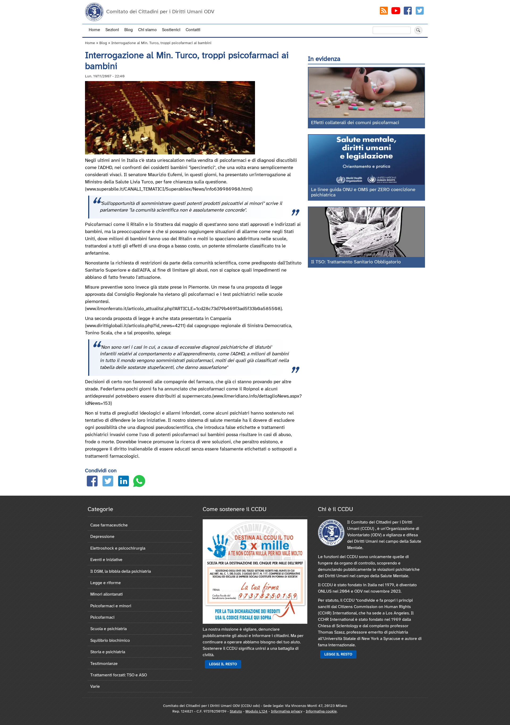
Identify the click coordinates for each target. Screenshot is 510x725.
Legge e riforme (105, 583)
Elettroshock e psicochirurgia (117, 548)
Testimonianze (104, 663)
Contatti (193, 30)
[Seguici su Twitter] (419, 11)
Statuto (236, 712)
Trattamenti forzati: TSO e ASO (118, 675)
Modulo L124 (256, 712)
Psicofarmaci (102, 617)
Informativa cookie (321, 712)
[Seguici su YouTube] (395, 11)
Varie (95, 686)
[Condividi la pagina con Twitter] (108, 482)
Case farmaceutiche (109, 525)
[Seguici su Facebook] (407, 11)
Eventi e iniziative (106, 560)
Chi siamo (147, 30)
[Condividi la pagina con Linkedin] (123, 482)
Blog (128, 30)
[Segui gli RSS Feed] (384, 11)
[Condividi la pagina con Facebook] (92, 482)
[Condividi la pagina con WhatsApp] (139, 482)
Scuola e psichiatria (108, 629)
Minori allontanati (106, 594)
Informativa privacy (286, 712)
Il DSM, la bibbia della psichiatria (120, 571)
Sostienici (171, 30)
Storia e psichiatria (107, 652)
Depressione (102, 536)
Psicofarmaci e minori (110, 606)
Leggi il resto (223, 664)
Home (94, 30)
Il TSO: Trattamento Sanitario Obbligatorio (356, 262)
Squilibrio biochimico (110, 640)
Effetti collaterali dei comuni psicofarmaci (355, 122)
